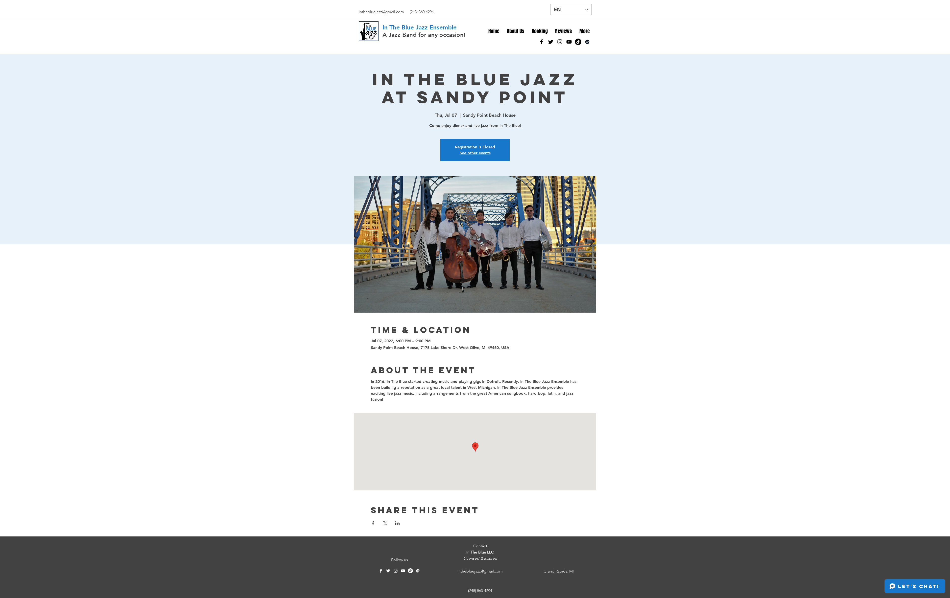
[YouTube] (569, 42)
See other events (475, 153)
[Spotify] (587, 42)
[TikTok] (578, 42)
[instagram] (560, 42)
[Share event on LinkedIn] (397, 523)
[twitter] (550, 42)
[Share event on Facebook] (373, 523)
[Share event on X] (385, 523)
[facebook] (541, 42)
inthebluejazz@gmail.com (381, 11)
